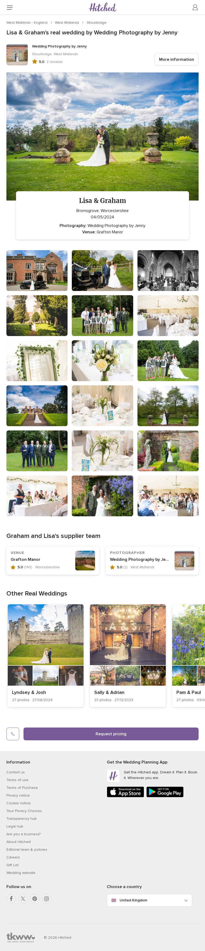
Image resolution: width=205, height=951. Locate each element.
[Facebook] (11, 899)
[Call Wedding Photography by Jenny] (12, 734)
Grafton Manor (25, 559)
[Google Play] (165, 796)
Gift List (12, 865)
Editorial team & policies (26, 849)
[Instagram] (46, 899)
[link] (46, 655)
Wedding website (21, 872)
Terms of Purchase (22, 787)
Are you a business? (23, 834)
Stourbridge (97, 22)
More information (176, 59)
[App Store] (125, 796)
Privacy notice (18, 795)
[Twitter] (23, 899)
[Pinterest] (35, 899)
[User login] (195, 7)
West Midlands (67, 22)
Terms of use (17, 780)
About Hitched (18, 842)
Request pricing (111, 734)
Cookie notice (18, 803)
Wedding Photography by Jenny (141, 559)
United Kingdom (133, 900)
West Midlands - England (27, 22)
